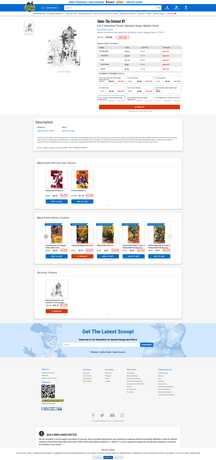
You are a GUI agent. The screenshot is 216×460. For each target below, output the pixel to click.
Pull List (129, 386)
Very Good (105, 64)
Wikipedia (45, 375)
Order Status (131, 373)
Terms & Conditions (164, 389)
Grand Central (87, 376)
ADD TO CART (56, 201)
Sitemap (160, 376)
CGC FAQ (161, 381)
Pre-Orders (130, 392)
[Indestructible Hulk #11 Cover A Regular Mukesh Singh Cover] (134, 234)
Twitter (107, 378)
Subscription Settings (134, 378)
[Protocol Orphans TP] (82, 179)
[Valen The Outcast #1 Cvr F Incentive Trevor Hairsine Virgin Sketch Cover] (57, 289)
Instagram (108, 376)
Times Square (87, 378)
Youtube (107, 381)
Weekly (94, 352)
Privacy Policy (162, 384)
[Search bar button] (158, 7)
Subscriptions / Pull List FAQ (136, 384)
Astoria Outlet (87, 381)
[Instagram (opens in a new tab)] (122, 416)
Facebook (108, 373)
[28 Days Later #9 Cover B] (57, 179)
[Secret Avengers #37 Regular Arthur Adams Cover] (57, 234)
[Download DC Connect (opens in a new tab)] (56, 408)
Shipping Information (165, 392)
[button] (50, 7)
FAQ (159, 378)
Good (103, 69)
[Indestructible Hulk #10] (108, 234)
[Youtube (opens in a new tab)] (112, 416)
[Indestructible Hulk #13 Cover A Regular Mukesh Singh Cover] (159, 234)
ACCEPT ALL (108, 457)
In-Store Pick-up (163, 373)
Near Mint (104, 51)
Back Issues (119, 352)
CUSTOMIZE (97, 457)
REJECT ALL (119, 457)
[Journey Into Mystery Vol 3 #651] (82, 234)
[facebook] (93, 416)
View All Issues (64, 72)
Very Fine (104, 55)
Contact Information (48, 373)
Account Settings (132, 376)
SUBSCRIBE (147, 345)
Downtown (86, 373)
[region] (46, 236)
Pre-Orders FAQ (132, 389)
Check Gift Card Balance (134, 381)
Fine (102, 60)
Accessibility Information (166, 395)
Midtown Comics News (49, 378)
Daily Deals (105, 352)
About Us (45, 369)
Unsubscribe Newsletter (166, 386)
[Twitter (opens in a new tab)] (102, 416)
